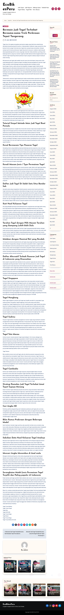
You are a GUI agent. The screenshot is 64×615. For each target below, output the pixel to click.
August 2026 (53, 108)
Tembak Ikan (45, 7)
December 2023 (54, 215)
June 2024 (52, 195)
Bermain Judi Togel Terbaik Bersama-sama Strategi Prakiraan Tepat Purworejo (35, 533)
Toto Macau (36, 9)
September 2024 (54, 185)
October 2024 (53, 181)
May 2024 (52, 198)
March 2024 (53, 205)
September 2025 (54, 145)
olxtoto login (53, 282)
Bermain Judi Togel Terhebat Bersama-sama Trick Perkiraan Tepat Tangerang (21, 33)
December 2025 (54, 135)
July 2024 (52, 191)
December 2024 (54, 175)
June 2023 (52, 218)
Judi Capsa (21, 7)
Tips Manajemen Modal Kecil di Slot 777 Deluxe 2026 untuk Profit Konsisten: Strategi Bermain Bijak (54, 83)
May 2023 (52, 221)
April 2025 (52, 162)
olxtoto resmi (53, 287)
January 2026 (53, 132)
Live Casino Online (54, 245)
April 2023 (52, 225)
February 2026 (53, 128)
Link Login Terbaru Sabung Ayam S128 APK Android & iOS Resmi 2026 (54, 56)
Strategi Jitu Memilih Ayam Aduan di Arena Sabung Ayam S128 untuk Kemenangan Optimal (55, 64)
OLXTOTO (36, 612)
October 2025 (53, 142)
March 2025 (53, 165)
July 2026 (52, 112)
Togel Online (21, 9)
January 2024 (53, 211)
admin (8, 40)
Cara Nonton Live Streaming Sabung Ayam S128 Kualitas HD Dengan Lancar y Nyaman (55, 73)
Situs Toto (52, 271)
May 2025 (52, 158)
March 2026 (53, 125)
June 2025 (52, 155)
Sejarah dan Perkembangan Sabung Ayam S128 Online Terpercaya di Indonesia (55, 48)
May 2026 (52, 118)
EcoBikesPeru (9, 604)
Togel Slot (29, 9)
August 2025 (53, 148)
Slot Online (52, 251)
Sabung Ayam (37, 7)
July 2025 (52, 152)
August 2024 (53, 188)
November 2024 (54, 178)
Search (52, 27)
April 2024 (52, 201)
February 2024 (53, 208)
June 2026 (52, 115)
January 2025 (53, 172)
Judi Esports (28, 7)
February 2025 (53, 168)
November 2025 (54, 138)
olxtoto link (52, 276)
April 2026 (52, 122)
